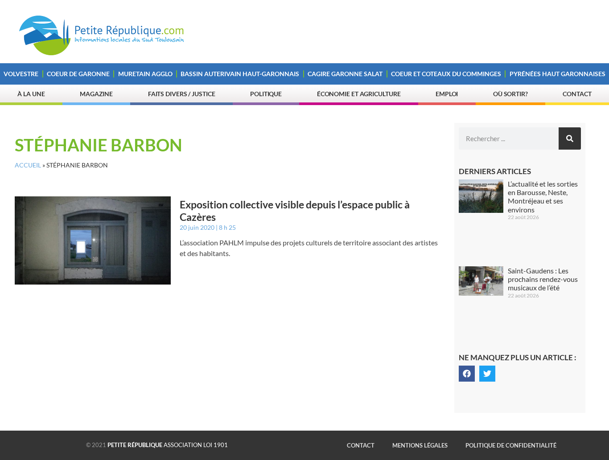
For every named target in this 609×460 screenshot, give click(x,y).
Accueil (28, 165)
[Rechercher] (570, 138)
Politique (266, 94)
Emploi (447, 94)
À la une (31, 94)
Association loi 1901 (167, 444)
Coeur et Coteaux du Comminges (446, 73)
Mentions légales (420, 445)
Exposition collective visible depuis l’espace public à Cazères (295, 210)
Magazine (96, 94)
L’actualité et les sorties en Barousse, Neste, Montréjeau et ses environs (543, 196)
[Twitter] (487, 374)
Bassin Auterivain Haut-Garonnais (240, 73)
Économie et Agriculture (359, 94)
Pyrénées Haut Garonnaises (557, 73)
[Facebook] (467, 374)
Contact (577, 94)
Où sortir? (510, 94)
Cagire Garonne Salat (345, 73)
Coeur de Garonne (78, 73)
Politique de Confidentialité (510, 445)
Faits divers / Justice (181, 94)
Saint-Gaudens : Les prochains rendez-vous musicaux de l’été (543, 279)
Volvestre (21, 73)
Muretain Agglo (145, 73)
